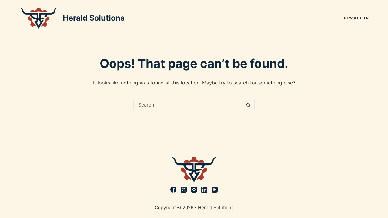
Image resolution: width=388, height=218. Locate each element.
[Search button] (248, 105)
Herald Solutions (94, 17)
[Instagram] (194, 190)
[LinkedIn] (204, 190)
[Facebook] (173, 190)
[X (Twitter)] (184, 190)
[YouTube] (215, 190)
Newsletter (356, 18)
